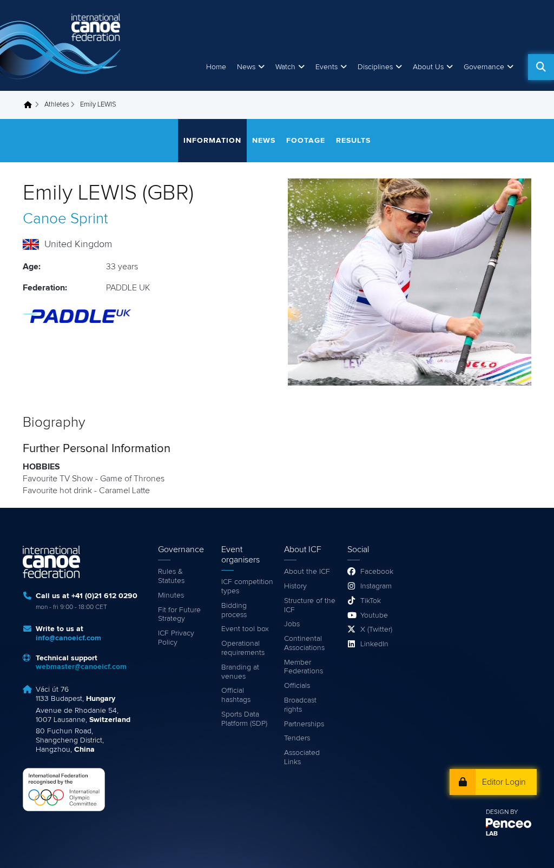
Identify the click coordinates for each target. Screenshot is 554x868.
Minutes (171, 595)
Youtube (374, 615)
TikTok (370, 601)
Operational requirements (243, 648)
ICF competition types (247, 586)
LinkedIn (374, 644)
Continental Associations (304, 643)
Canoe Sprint (65, 219)
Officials (297, 686)
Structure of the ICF (309, 605)
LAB (492, 834)
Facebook (376, 571)
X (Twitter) (376, 629)
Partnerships (304, 724)
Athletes (56, 104)
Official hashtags (235, 695)
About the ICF (307, 571)
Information (212, 140)
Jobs (292, 624)
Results (353, 140)
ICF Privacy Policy (176, 638)
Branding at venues (240, 672)
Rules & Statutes (171, 576)
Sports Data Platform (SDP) (244, 719)
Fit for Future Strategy (179, 614)
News (246, 67)
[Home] (62, 45)
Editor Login (504, 782)
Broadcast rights (300, 705)
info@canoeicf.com (68, 638)
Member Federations (303, 667)
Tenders (297, 738)
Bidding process (234, 610)
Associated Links (302, 757)
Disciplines (375, 67)
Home (216, 67)
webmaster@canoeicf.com (81, 667)
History (295, 586)
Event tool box (245, 629)
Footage (305, 140)
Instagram (376, 586)
